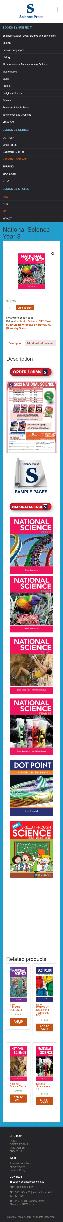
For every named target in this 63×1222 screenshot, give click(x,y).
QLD (5, 204)
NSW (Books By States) (32, 324)
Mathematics (10, 71)
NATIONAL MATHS (13, 152)
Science (7, 100)
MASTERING (10, 145)
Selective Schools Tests (16, 107)
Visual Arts (8, 121)
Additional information (40, 343)
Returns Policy (18, 1170)
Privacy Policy (17, 1166)
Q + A (6, 181)
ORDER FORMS (19, 1144)
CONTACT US (17, 1147)
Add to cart (24, 307)
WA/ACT (7, 218)
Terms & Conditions (20, 1163)
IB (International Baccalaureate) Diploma (25, 64)
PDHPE (7, 86)
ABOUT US (16, 1151)
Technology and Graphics (17, 114)
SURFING (8, 166)
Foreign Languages (13, 50)
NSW (5, 197)
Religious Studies (12, 93)
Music (6, 78)
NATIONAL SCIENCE (15, 159)
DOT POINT (9, 137)
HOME (13, 1140)
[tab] (15, 343)
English (7, 42)
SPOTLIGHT (9, 173)
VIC (5, 211)
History (6, 57)
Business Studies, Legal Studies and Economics (29, 35)
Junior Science (28, 321)
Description (15, 343)
